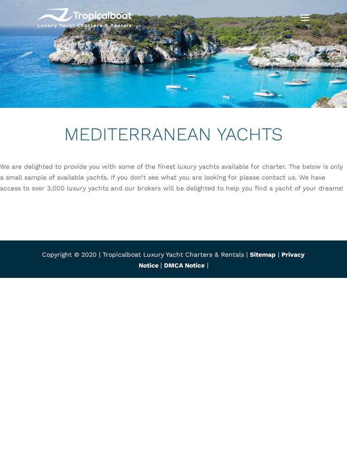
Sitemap (263, 254)
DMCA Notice (184, 265)
